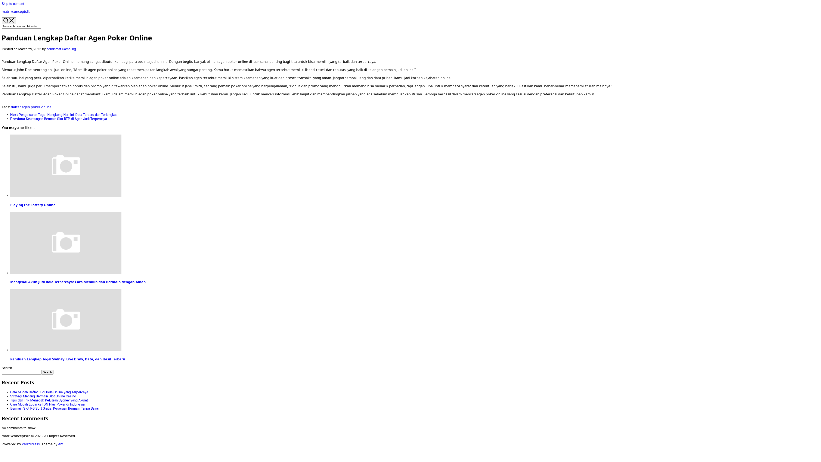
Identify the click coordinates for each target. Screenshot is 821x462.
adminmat (54, 49)
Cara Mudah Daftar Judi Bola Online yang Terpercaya (49, 392)
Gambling (69, 49)
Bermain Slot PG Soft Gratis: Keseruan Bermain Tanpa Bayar (54, 408)
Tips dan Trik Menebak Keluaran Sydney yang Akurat (49, 400)
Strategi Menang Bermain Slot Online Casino (43, 396)
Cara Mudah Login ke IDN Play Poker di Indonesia (47, 404)
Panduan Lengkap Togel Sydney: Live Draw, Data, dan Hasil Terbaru (67, 359)
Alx (60, 444)
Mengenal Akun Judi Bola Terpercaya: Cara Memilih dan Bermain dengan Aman (78, 282)
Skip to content (13, 4)
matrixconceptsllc (16, 11)
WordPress (31, 444)
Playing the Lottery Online (32, 205)
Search (7, 368)
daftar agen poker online (31, 107)
